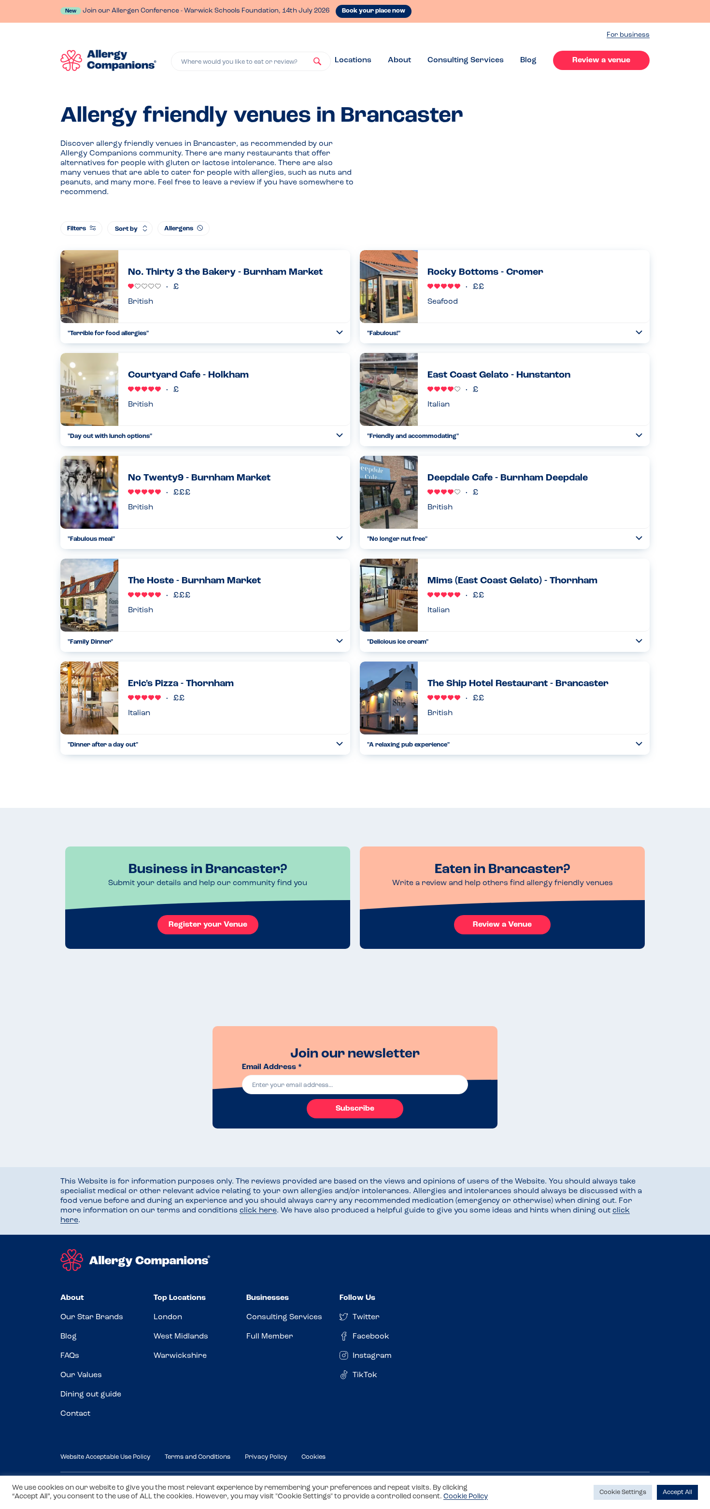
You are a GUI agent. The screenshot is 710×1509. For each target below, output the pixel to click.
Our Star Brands (91, 1317)
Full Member (269, 1336)
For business (628, 35)
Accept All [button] (677, 1492)
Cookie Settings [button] (622, 1492)
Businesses (267, 1298)
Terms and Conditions (197, 1457)
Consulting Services (465, 60)
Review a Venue (502, 925)
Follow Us (357, 1298)
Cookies (313, 1457)
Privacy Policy (266, 1457)
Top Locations (180, 1298)
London (168, 1317)
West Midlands (181, 1336)
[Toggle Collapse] (339, 332)
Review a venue (601, 60)
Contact (75, 1414)
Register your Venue (208, 925)
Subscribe (355, 1109)
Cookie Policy (465, 1496)
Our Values (81, 1375)
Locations (353, 60)
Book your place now (373, 11)
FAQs (69, 1356)
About (399, 60)
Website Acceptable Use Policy (105, 1457)
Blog (528, 60)
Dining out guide (90, 1394)
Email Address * (272, 1067)
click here (258, 1210)
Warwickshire (180, 1356)
